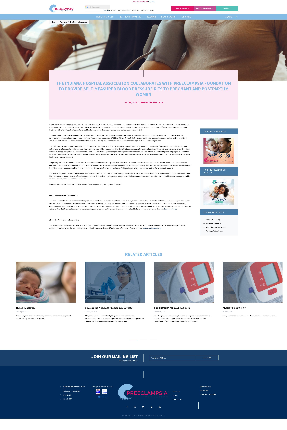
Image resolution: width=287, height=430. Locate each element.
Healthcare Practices (78, 22)
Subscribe (207, 358)
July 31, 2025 (130, 102)
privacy (134, 361)
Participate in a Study (214, 231)
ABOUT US (135, 10)
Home (54, 22)
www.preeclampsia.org (151, 228)
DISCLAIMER (204, 390)
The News (63, 22)
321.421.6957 (67, 399)
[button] (133, 340)
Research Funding (213, 220)
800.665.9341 (67, 395)
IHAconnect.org (170, 209)
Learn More (151, 2)
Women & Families (104, 16)
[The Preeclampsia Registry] (218, 192)
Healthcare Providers (130, 16)
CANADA (113, 10)
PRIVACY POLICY (205, 387)
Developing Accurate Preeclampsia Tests (109, 308)
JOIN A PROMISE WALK (124, 10)
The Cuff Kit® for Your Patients (172, 308)
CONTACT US (144, 10)
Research (151, 16)
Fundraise (186, 16)
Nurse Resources (26, 308)
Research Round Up (213, 223)
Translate (106, 10)
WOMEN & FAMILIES (182, 8)
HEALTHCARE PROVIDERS (204, 8)
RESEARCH (226, 8)
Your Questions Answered (216, 227)
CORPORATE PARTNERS (208, 394)
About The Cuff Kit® (234, 308)
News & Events (168, 16)
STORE (152, 10)
